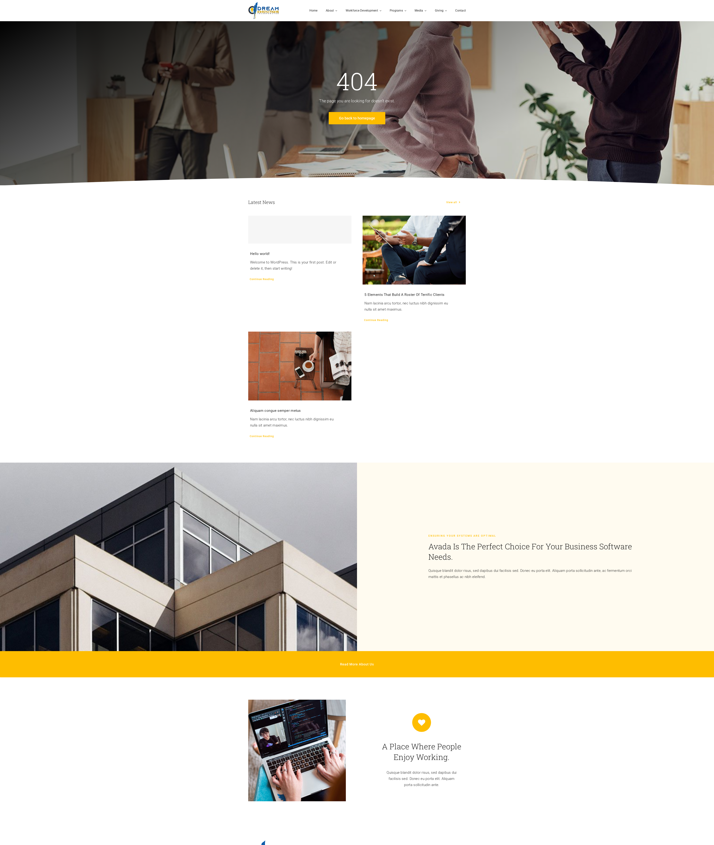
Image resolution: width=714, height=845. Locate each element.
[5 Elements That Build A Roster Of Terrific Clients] (414, 250)
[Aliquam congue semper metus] (299, 366)
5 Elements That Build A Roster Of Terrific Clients (404, 295)
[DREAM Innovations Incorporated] (263, 3)
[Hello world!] (299, 230)
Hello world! (260, 254)
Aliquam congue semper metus (275, 410)
